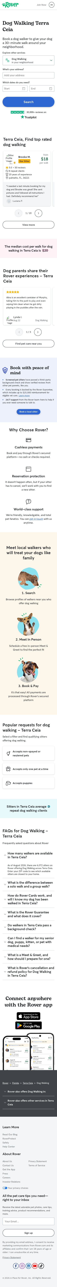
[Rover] (10, 5)
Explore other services (14, 52)
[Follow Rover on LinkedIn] (28, 1266)
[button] (51, 5)
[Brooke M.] (27, 178)
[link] (28, 102)
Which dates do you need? (16, 82)
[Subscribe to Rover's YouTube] (35, 1266)
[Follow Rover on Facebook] (16, 1266)
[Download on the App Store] (28, 1016)
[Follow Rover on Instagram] (22, 1266)
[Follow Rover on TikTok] (41, 1266)
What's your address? (13, 69)
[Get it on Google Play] (28, 1025)
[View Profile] (27, 306)
